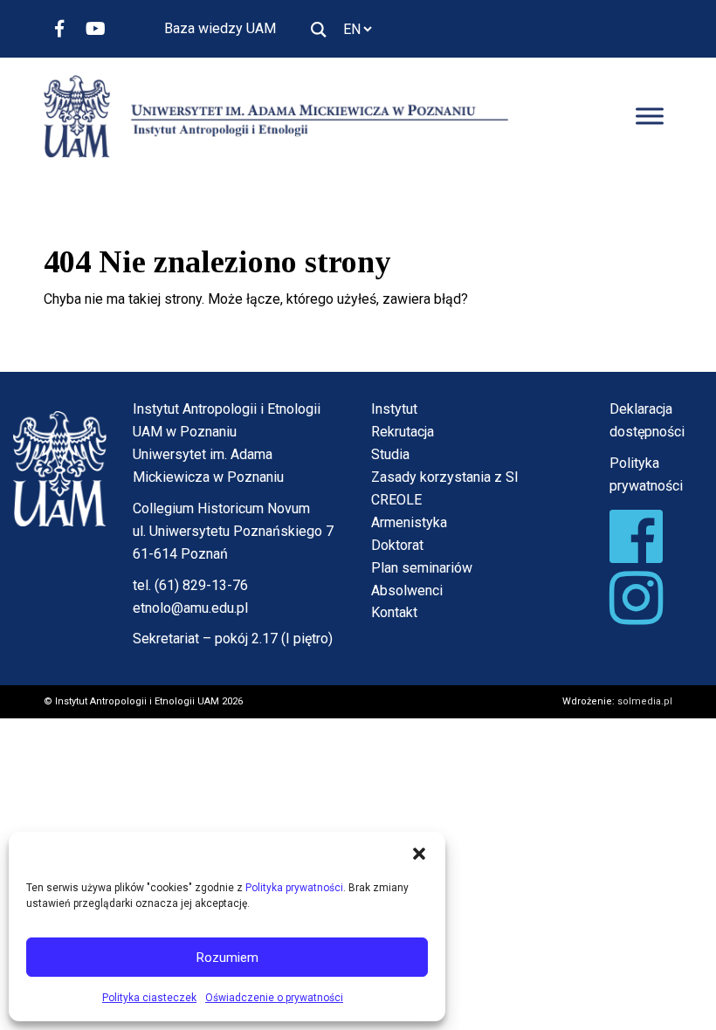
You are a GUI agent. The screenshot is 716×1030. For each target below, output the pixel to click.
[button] (419, 853)
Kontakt (394, 612)
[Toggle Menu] (650, 116)
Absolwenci (407, 590)
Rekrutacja (402, 431)
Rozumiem (227, 957)
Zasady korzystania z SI (445, 477)
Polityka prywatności (294, 888)
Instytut (394, 409)
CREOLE (396, 499)
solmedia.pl (644, 701)
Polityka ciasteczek (149, 998)
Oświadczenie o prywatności (274, 998)
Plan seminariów (421, 568)
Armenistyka (409, 522)
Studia (390, 454)
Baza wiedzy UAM (220, 28)
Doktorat (397, 545)
